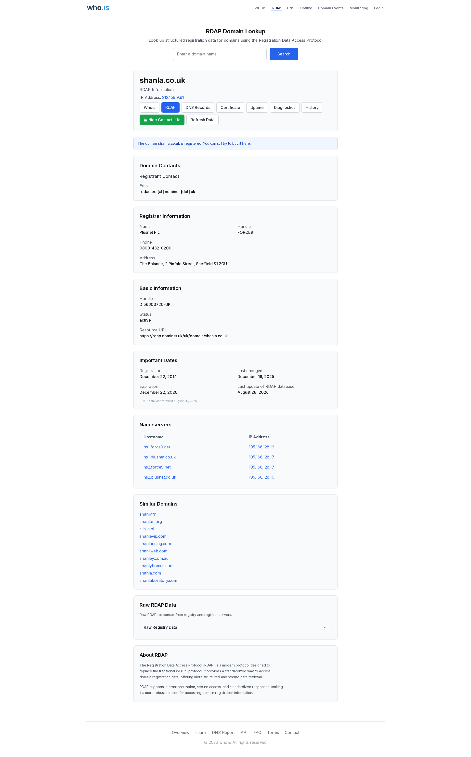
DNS (290, 8)
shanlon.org (151, 521)
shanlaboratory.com (158, 580)
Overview (180, 732)
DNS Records (198, 107)
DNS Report (223, 732)
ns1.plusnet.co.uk (160, 457)
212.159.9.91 (173, 97)
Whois (149, 107)
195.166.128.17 (261, 457)
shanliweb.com (153, 550)
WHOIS (260, 8)
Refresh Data (202, 119)
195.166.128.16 (261, 446)
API (244, 732)
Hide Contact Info (164, 119)
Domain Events (331, 8)
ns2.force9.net (157, 467)
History (312, 107)
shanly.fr (148, 514)
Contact (292, 732)
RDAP (276, 8)
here (246, 143)
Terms (273, 732)
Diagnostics (284, 107)
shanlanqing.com (155, 543)
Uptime (306, 8)
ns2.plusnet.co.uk (160, 477)
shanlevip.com (153, 536)
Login (379, 8)
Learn (200, 732)
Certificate (230, 107)
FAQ (257, 732)
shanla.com (150, 573)
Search (283, 54)
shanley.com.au (154, 558)
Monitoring (359, 8)
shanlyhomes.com (156, 565)
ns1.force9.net (157, 446)
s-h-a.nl (147, 528)
